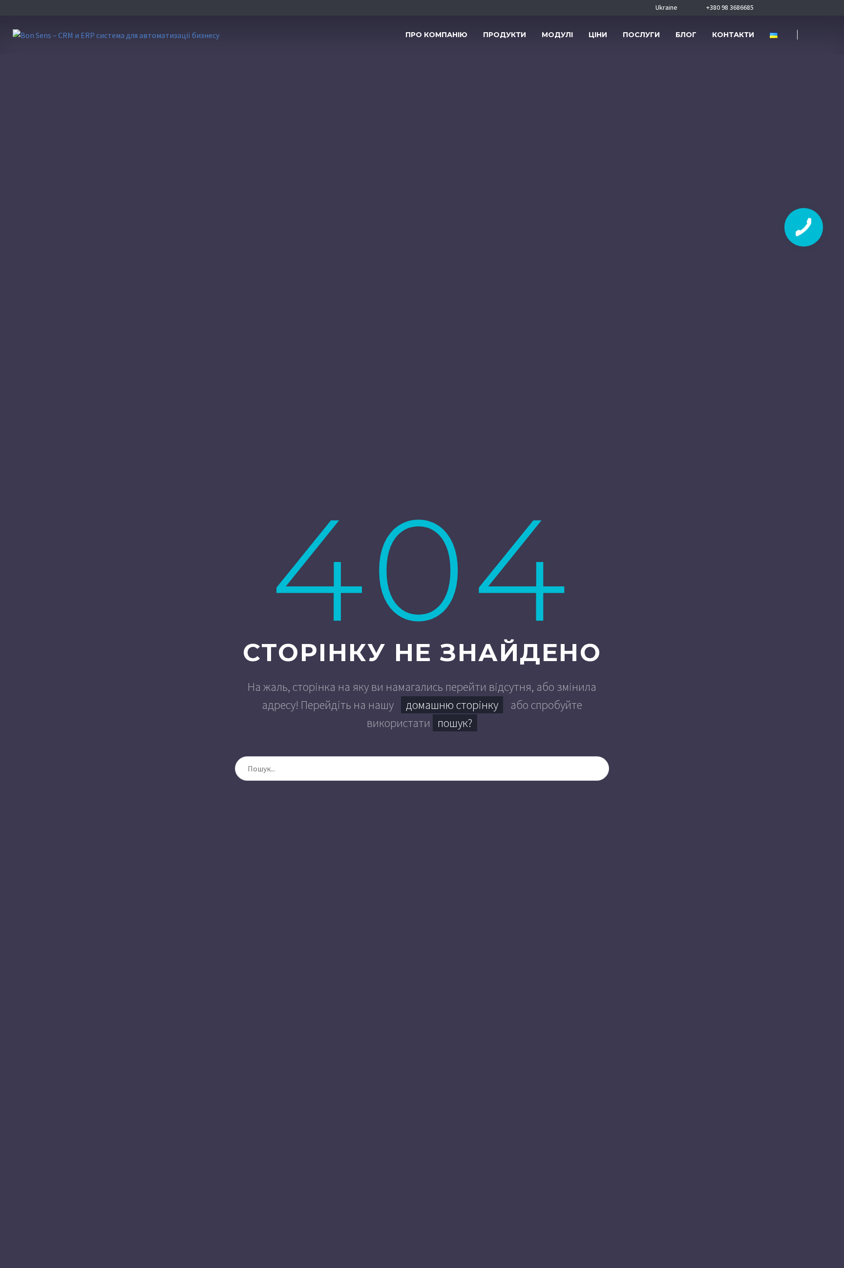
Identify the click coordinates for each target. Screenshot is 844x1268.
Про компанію (436, 34)
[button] (819, 35)
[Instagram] (804, 8)
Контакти (733, 34)
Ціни (598, 34)
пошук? (455, 722)
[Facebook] (774, 8)
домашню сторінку (452, 704)
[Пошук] (597, 768)
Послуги (641, 34)
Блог (685, 34)
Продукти (504, 34)
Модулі (557, 34)
